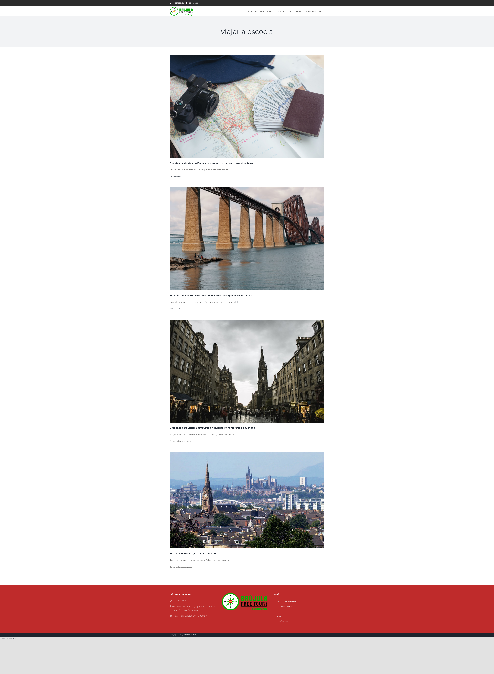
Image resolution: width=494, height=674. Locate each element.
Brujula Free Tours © (187, 635)
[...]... (230, 170)
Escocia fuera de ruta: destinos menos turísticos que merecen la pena (211, 295)
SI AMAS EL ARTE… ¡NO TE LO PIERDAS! (193, 553)
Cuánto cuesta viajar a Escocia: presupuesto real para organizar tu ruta (212, 163)
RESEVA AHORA (8, 638)
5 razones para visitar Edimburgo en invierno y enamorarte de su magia (213, 427)
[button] (320, 11)
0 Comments (175, 177)
